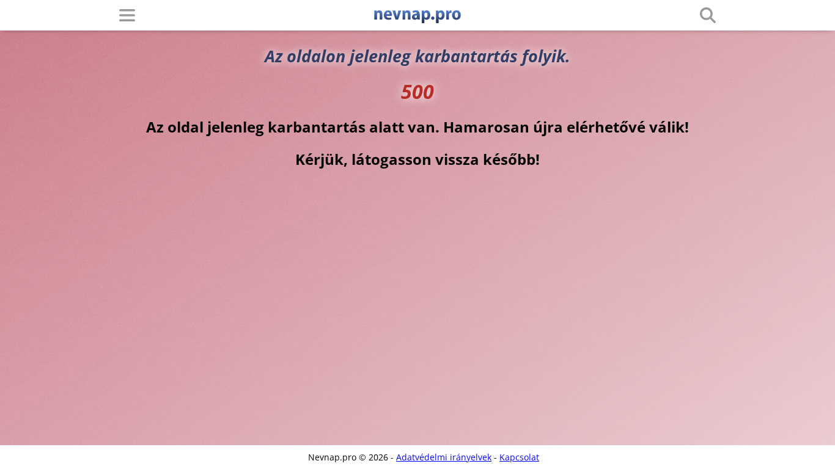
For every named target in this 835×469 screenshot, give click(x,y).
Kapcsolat (519, 457)
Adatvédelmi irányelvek (443, 457)
